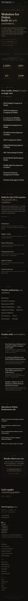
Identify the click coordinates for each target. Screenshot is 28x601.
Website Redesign (5, 555)
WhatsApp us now (14, 469)
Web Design (4, 544)
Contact (3, 589)
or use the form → (14, 473)
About (2, 579)
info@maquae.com (5, 517)
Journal (3, 583)
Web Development (5, 546)
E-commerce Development (7, 548)
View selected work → (7, 45)
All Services (4, 587)
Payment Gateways (5, 573)
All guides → (5, 337)
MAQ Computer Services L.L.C (16, 534)
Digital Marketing (5, 564)
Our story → (4, 216)
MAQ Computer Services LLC (9, 58)
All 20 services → (6, 96)
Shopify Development (6, 551)
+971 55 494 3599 (5, 515)
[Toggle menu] (25, 2)
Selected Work (4, 581)
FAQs (2, 585)
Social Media (4, 569)
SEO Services (4, 562)
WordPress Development (6, 553)
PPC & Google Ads (5, 566)
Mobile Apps (4, 571)
